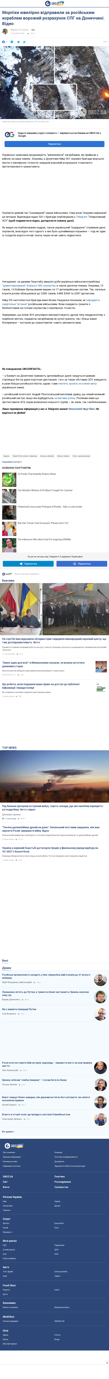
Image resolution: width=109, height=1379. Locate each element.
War (33, 30)
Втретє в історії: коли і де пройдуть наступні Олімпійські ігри (36, 1114)
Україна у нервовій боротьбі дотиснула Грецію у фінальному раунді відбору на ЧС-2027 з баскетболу (50, 849)
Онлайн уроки (9, 1250)
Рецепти (6, 1290)
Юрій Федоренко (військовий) (17, 982)
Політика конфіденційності (66, 1157)
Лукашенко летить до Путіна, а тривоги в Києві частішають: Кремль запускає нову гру (45, 994)
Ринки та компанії (10, 1307)
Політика (59, 1176)
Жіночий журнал (10, 1344)
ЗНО (5, 1254)
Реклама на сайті (10, 1161)
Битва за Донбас (47, 456)
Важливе (8, 580)
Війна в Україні (63, 456)
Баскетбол (59, 1223)
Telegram (82, 216)
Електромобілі (60, 1271)
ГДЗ (4, 1245)
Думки (6, 968)
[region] (54, 189)
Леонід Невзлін (9, 1084)
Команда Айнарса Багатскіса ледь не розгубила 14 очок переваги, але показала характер (44, 856)
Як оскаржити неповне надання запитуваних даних (26, 692)
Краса (5, 1339)
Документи (59, 1161)
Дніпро (57, 1206)
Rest (5, 960)
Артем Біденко (9, 1104)
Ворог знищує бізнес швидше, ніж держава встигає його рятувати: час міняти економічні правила (46, 1099)
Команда (58, 1152)
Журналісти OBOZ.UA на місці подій (69, 1166)
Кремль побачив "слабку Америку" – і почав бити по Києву (34, 1080)
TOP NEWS (9, 747)
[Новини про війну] (7, 575)
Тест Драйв (8, 1271)
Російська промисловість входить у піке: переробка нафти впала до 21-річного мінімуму (46, 976)
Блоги (6, 1187)
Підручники (59, 1245)
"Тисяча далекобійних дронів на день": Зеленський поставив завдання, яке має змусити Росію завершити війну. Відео (51, 829)
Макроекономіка (61, 1307)
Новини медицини (10, 1321)
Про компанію (9, 1152)
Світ (5, 1181)
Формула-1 (7, 1232)
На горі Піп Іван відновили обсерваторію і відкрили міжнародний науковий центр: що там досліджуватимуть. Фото (54, 640)
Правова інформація (12, 1157)
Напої (56, 1290)
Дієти (5, 1294)
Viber (91, 409)
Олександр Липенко (12, 1119)
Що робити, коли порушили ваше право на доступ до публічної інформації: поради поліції (40, 686)
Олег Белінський (10, 1070)
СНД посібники (9, 1258)
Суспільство (61, 1187)
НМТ (56, 1254)
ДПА (56, 1250)
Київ (5, 1201)
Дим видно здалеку (11, 814)
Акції (5, 1276)
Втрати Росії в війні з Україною (25, 456)
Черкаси (6, 1210)
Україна (6, 456)
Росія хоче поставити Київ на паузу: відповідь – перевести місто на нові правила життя (47, 1064)
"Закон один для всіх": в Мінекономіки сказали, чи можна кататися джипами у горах (43, 664)
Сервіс (57, 1276)
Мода (56, 1339)
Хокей (5, 1228)
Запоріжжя (7, 1206)
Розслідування (62, 1181)
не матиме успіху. (65, 398)
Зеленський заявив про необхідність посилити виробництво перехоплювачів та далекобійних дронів (50, 835)
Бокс (56, 1228)
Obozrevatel (75, 409)
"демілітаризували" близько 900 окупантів (28, 285)
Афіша (5, 1335)
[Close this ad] (107, 1363)
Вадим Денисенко (11, 999)
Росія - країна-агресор (81, 456)
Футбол (6, 1223)
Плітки (57, 1335)
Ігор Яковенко (9, 1013)
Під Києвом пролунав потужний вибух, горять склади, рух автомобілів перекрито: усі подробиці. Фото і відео (52, 808)
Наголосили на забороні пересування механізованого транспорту (33, 671)
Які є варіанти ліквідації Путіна (19, 1009)
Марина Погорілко (20, 29)
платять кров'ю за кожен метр (77, 383)
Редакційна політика (11, 462)
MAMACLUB (59, 1321)
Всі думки (7, 1131)
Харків (57, 1201)
